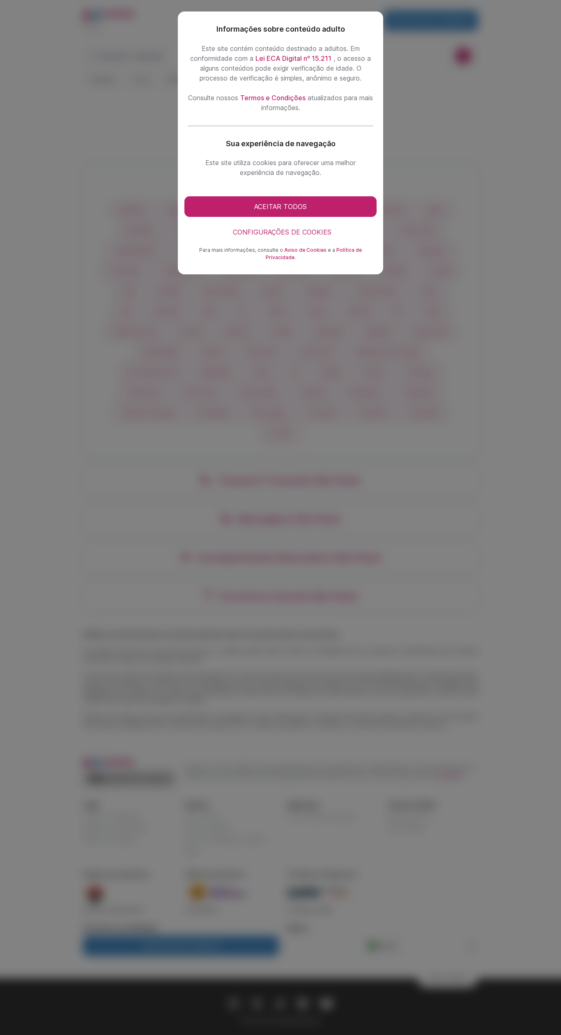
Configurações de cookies (282, 232)
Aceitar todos (280, 206)
